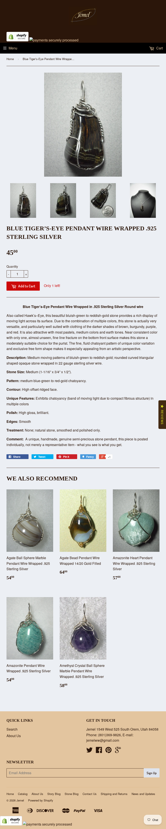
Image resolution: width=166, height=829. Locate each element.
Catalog (22, 794)
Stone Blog (71, 794)
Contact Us (90, 794)
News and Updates (143, 794)
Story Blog (54, 794)
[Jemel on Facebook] (99, 751)
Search (12, 729)
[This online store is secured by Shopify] (17, 39)
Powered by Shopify (40, 800)
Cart (159, 48)
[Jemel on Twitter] (89, 751)
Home (10, 59)
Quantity (12, 266)
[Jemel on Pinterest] (108, 751)
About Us (13, 735)
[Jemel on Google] (118, 751)
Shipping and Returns (114, 794)
